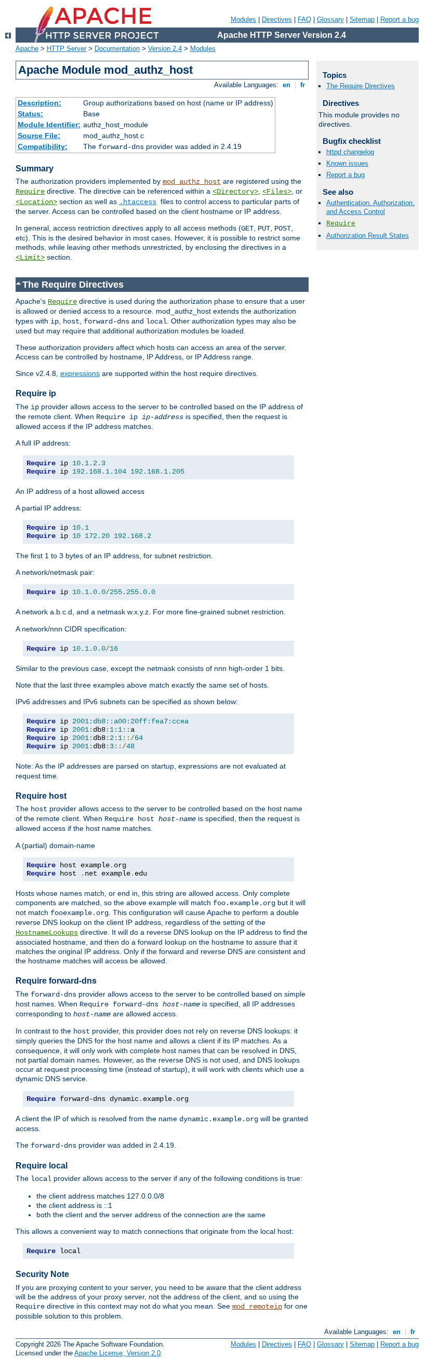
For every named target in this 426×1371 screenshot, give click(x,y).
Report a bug (399, 19)
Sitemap (362, 19)
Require (30, 191)
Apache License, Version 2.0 (117, 1353)
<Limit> (30, 257)
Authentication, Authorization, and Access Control (370, 207)
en (286, 85)
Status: (30, 114)
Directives (277, 19)
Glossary (330, 19)
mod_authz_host (192, 182)
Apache (27, 48)
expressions (80, 373)
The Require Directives (360, 86)
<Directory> (235, 191)
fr (302, 85)
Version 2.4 (165, 48)
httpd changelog (350, 152)
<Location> (36, 202)
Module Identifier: (49, 124)
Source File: (39, 135)
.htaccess (137, 202)
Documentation (117, 48)
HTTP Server (66, 48)
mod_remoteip (257, 1306)
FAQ (304, 19)
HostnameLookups (47, 933)
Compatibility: (43, 146)
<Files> (276, 191)
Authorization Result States (367, 235)
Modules (243, 19)
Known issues (347, 163)
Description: (39, 103)
